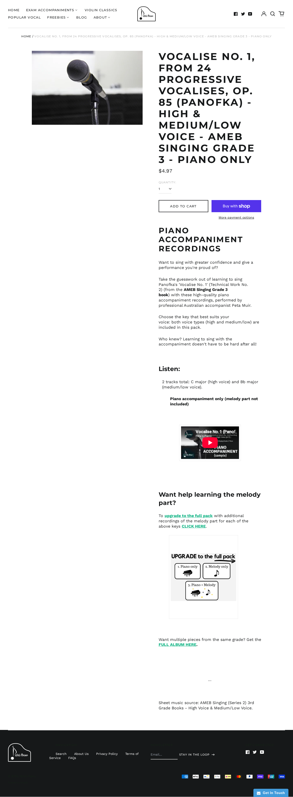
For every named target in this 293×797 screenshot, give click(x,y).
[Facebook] (236, 14)
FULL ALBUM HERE (177, 644)
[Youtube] (250, 14)
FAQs (72, 758)
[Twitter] (243, 14)
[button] (272, 14)
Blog (81, 17)
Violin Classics (101, 10)
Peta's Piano (27, 776)
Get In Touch (272, 793)
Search (61, 754)
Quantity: (167, 182)
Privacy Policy (107, 754)
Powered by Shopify (18, 782)
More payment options (236, 217)
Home (14, 10)
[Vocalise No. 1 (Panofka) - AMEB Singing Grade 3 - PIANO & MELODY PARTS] (203, 577)
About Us (81, 754)
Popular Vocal (24, 17)
